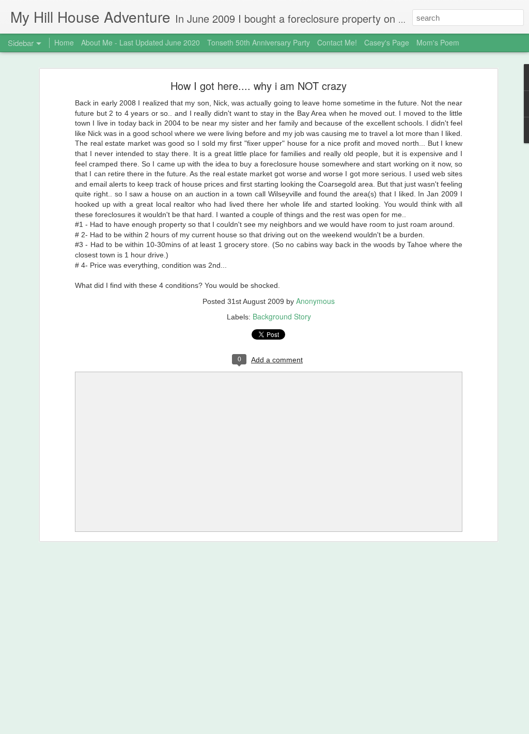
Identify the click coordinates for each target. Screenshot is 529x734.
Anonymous (315, 301)
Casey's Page (386, 42)
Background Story (282, 316)
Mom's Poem (437, 42)
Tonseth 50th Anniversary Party (258, 42)
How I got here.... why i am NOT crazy (258, 85)
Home (64, 42)
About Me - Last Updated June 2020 (140, 42)
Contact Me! (337, 42)
